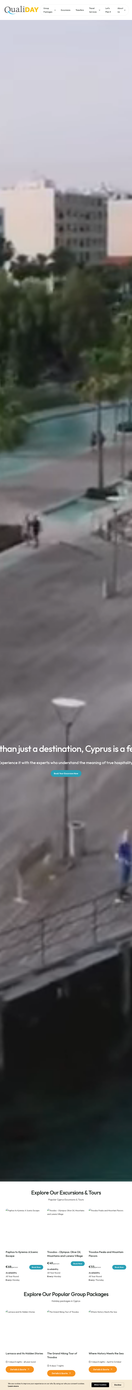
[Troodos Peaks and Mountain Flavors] (24, 1228)
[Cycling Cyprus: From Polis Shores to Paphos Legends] (107, 1329)
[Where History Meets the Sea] (24, 1329)
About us (120, 10)
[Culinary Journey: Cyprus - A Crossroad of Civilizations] (66, 1329)
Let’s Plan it (108, 10)
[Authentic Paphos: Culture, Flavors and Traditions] (66, 1228)
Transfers (80, 10)
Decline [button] (117, 1385)
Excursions (65, 10)
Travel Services (93, 10)
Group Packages (47, 10)
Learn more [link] (13, 1386)
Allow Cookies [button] (100, 1385)
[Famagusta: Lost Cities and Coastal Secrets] (107, 1228)
